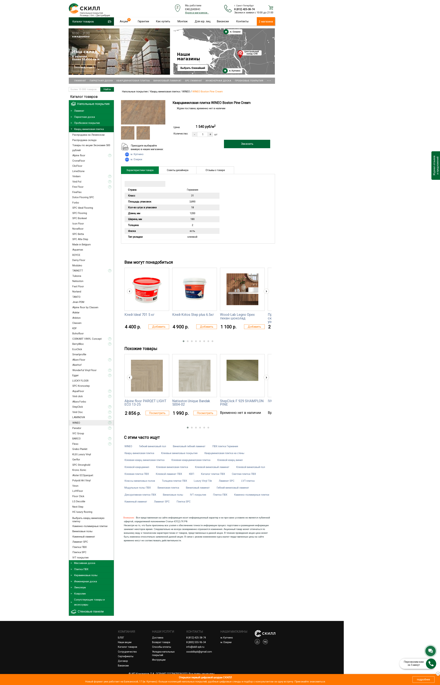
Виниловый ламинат (167, 80)
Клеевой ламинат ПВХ (169, 473)
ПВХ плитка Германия (225, 446)
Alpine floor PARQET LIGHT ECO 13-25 (145, 402)
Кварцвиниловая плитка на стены (224, 453)
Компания (126, 631)
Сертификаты (125, 656)
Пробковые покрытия (249, 80)
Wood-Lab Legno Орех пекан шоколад (237, 316)
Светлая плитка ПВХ (244, 473)
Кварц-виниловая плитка (139, 453)
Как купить (163, 21)
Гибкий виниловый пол (152, 446)
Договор (123, 661)
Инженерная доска (218, 80)
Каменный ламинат (135, 501)
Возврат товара (161, 642)
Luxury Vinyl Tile (203, 480)
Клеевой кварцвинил (136, 467)
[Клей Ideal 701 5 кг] (147, 289)
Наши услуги (163, 631)
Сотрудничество (127, 651)
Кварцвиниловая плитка (133, 80)
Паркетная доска (101, 80)
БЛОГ (121, 637)
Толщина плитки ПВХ (174, 480)
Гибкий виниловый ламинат (233, 487)
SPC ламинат (193, 80)
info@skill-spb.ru (195, 647)
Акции (124, 21)
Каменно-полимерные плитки (251, 494)
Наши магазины (188, 57)
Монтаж (182, 21)
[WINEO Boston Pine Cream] (143, 123)
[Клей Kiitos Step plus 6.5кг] (195, 289)
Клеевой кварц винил (230, 460)
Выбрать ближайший (192, 68)
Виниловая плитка (168, 487)
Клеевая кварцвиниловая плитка (190, 460)
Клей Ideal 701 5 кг (139, 315)
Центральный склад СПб (251, 53)
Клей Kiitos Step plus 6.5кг (193, 315)
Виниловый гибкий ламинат (189, 446)
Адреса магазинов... (197, 12)
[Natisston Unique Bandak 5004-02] (195, 376)
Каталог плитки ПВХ (213, 473)
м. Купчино (234, 71)
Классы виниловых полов (139, 480)
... (269, 79)
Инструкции (159, 659)
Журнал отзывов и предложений (436, 166)
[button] (184, 341)
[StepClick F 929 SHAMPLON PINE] (242, 370)
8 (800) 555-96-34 (196, 642)
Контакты (242, 21)
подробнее (423, 679)
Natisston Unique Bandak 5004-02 (191, 402)
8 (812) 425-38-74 (244, 9)
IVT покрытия (198, 494)
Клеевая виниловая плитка (172, 467)
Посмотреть (157, 413)
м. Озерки (234, 32)
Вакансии (223, 21)
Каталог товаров (127, 647)
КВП (191, 473)
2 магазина (266, 21)
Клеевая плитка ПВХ (136, 473)
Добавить (159, 326)
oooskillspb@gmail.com (199, 651)
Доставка (157, 637)
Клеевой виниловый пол (250, 467)
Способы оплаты (161, 647)
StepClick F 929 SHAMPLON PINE (242, 402)
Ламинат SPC (226, 480)
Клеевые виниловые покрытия (179, 453)
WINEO (128, 446)
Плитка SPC (184, 501)
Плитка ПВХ (220, 494)
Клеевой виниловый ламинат (212, 467)
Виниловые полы (173, 494)
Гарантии (143, 21)
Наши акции (124, 642)
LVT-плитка (248, 480)
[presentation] (129, 291)
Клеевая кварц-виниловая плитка (144, 460)
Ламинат (80, 80)
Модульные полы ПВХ (137, 487)
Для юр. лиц (203, 21)
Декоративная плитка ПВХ (140, 494)
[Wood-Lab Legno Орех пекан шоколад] (242, 289)
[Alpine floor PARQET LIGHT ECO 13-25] (147, 376)
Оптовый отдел (84, 67)
